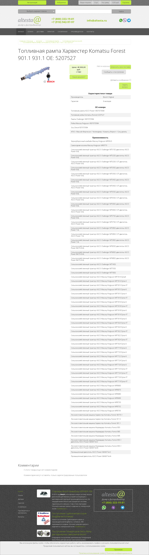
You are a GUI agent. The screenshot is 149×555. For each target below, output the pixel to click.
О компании (62, 32)
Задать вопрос (125, 86)
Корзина (126, 2)
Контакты (90, 32)
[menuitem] (27, 491)
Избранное (61, 2)
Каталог (21, 32)
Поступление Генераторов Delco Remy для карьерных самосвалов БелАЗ (71, 533)
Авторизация (32, 2)
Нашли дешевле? (78, 77)
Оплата (30, 32)
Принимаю (118, 549)
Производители (77, 32)
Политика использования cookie (92, 553)
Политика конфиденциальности (119, 553)
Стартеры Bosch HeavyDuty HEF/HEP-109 (72, 491)
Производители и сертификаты (24, 512)
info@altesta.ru (97, 20)
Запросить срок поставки (120, 67)
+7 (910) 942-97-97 (62, 22)
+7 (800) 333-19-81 (62, 19)
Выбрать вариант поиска (37, 11)
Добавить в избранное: (119, 80)
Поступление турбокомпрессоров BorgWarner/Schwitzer (69, 515)
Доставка (40, 32)
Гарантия (50, 32)
